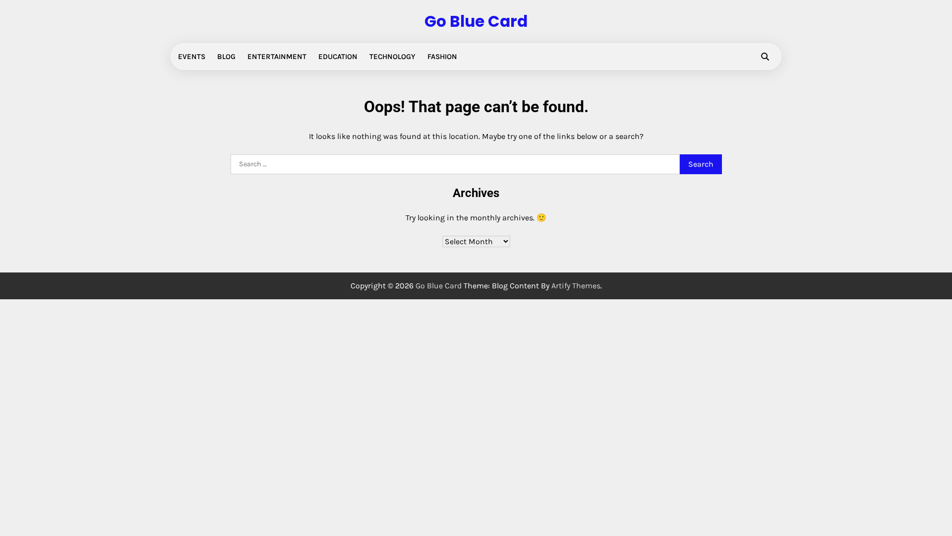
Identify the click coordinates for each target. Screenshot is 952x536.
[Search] (765, 57)
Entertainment (276, 56)
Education (337, 56)
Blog (226, 56)
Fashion (442, 56)
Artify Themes (575, 285)
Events (191, 56)
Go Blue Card (476, 21)
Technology (392, 56)
